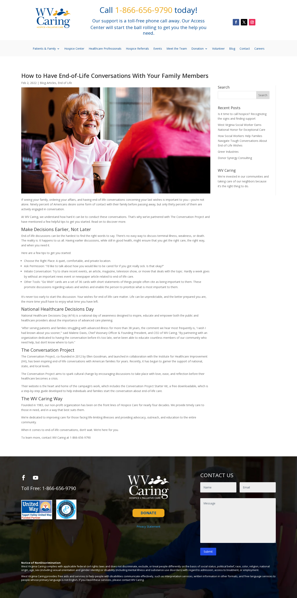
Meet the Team (176, 48)
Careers (259, 48)
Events (157, 48)
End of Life (65, 83)
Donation (197, 48)
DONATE (148, 512)
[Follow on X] (244, 22)
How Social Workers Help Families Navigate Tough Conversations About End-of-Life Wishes (242, 140)
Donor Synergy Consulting (235, 158)
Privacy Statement (148, 526)
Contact (245, 48)
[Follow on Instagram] (252, 22)
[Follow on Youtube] (35, 478)
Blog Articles (48, 83)
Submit (208, 551)
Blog (232, 48)
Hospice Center (74, 48)
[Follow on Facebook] (236, 22)
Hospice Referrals (137, 48)
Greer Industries (228, 152)
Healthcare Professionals (105, 48)
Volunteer (218, 48)
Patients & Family (44, 48)
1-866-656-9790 (59, 488)
